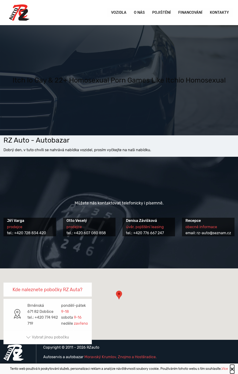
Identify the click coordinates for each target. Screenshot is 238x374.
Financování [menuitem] (190, 12)
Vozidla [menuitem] (118, 12)
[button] (119, 300)
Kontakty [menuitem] (219, 12)
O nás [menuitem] (139, 12)
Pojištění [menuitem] (161, 12)
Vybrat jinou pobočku (50, 337)
